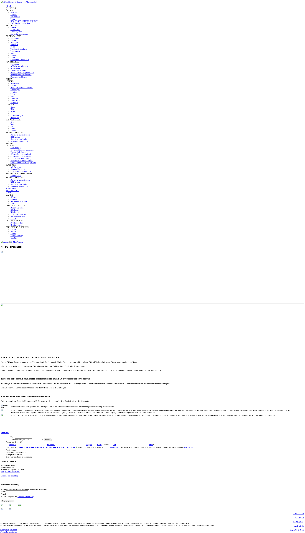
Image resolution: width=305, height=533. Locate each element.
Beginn (89, 445)
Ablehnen (13, 530)
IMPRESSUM (298, 514)
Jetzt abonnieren (7, 501)
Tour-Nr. (12, 445)
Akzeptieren (4, 530)
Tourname (51, 445)
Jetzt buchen (188, 447)
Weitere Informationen (8, 532)
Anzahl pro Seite (12, 442)
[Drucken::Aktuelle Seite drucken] (5, 242)
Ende (99, 445)
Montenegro (114, 447)
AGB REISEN (298, 522)
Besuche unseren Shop (9, 476)
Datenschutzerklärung (26, 497)
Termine (5, 432)
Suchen (48, 440)
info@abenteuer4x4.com (10, 472)
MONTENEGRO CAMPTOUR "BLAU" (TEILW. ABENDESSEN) (46, 447)
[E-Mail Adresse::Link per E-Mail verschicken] (16, 242)
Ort (114, 445)
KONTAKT (299, 518)
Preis (151, 445)
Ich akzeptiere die (18, 497)
